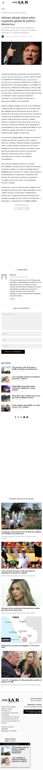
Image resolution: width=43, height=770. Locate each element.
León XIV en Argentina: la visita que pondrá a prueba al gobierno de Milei (21, 681)
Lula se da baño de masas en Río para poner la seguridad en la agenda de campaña (18, 572)
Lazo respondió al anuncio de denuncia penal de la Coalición (26, 378)
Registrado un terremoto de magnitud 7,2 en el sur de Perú (20, 646)
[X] (20, 209)
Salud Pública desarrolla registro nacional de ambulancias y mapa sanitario (23, 388)
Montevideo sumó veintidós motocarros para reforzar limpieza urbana (26, 397)
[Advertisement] (21, 237)
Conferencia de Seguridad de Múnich (15, 77)
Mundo (3, 9)
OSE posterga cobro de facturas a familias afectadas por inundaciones (24, 368)
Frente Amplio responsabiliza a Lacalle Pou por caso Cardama (26, 406)
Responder (12, 299)
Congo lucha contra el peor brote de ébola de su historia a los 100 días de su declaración (21, 533)
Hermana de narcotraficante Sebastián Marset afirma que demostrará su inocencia (20, 609)
